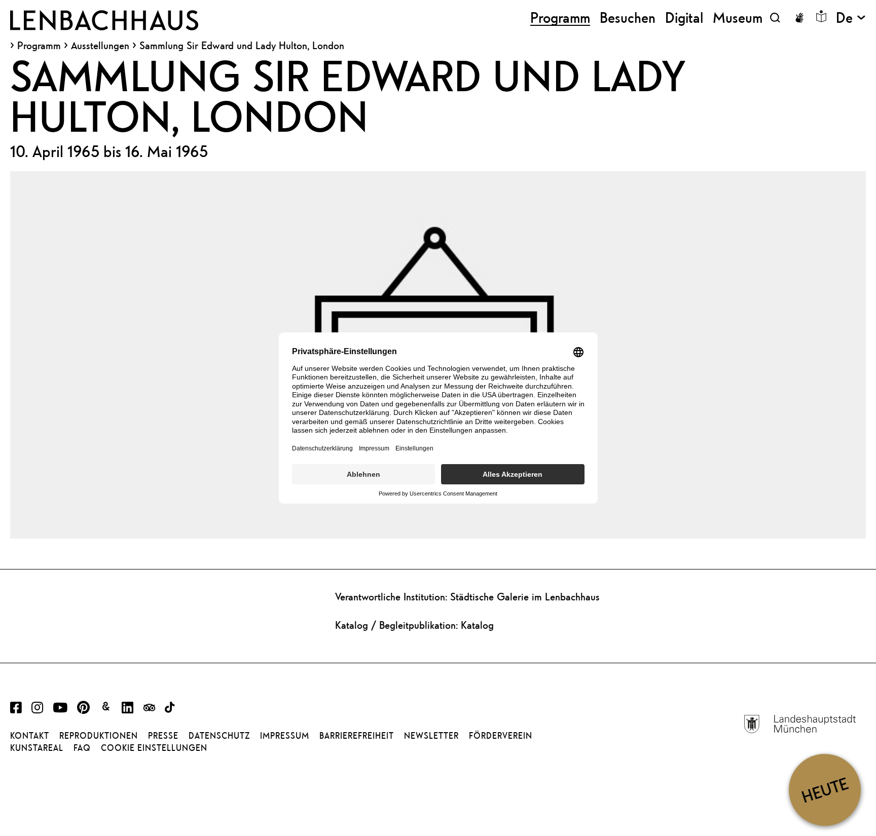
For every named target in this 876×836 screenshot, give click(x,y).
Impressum (284, 735)
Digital (684, 17)
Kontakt (29, 735)
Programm (39, 46)
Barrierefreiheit (356, 735)
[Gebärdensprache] (799, 17)
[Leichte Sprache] (821, 16)
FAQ (82, 747)
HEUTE (824, 789)
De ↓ (851, 17)
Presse (163, 735)
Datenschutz (219, 735)
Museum (737, 17)
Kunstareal (36, 747)
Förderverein (500, 735)
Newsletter (431, 735)
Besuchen (627, 17)
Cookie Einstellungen (154, 747)
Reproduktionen (98, 735)
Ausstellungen (100, 45)
